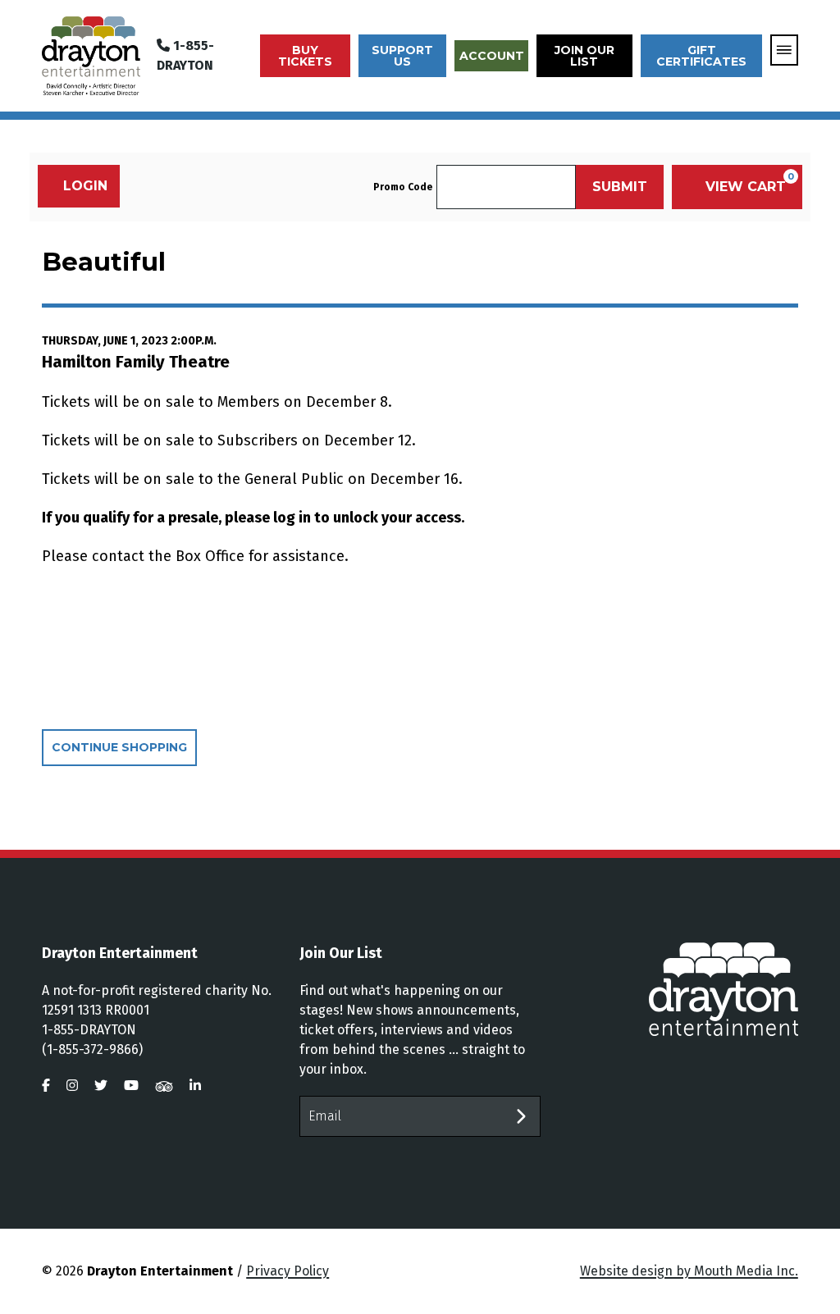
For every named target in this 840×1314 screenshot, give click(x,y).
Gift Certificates (701, 56)
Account (491, 55)
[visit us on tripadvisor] (164, 1085)
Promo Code (402, 187)
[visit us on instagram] (72, 1085)
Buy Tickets (305, 56)
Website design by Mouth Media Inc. (689, 1271)
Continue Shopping (119, 747)
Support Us (402, 56)
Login (85, 186)
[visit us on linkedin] (195, 1085)
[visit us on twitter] (100, 1085)
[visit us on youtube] (131, 1085)
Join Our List (584, 56)
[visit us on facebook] (46, 1085)
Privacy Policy (287, 1271)
